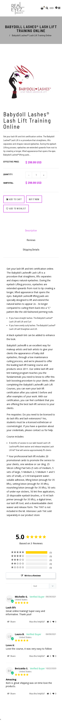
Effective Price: (11, 161)
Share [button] (13, 621)
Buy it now (34, 199)
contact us (38, 430)
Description (31, 230)
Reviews (31, 239)
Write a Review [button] (32, 575)
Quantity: (8, 174)
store (37, 515)
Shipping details (31, 249)
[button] (49, 621)
